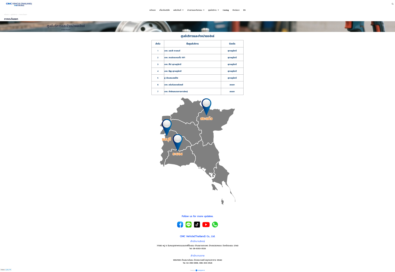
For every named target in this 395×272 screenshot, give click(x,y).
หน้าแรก (6, 14)
